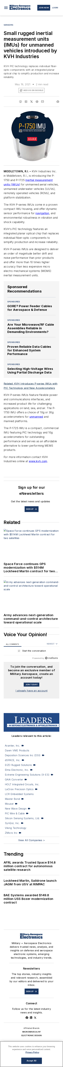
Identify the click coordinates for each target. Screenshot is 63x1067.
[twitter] (31, 101)
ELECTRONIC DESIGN (31, 1035)
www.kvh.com (38, 461)
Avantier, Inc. (12, 745)
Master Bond (12, 798)
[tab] (12, 643)
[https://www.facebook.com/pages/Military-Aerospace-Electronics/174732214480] (26, 1017)
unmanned (36, 416)
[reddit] (37, 101)
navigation (42, 213)
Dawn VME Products (17, 750)
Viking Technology (15, 827)
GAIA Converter (14, 779)
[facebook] (20, 101)
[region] (31, 651)
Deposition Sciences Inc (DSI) (23, 755)
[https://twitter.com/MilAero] (35, 1017)
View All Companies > (31, 840)
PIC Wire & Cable (15, 813)
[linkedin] (26, 101)
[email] (42, 101)
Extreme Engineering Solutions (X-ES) (27, 774)
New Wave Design (15, 808)
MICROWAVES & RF (31, 1032)
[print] (57, 101)
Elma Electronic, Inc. (17, 769)
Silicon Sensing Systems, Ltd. (22, 818)
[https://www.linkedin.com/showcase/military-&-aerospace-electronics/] (31, 1017)
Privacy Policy (32, 1052)
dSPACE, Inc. (12, 760)
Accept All (31, 1061)
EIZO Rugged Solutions (18, 764)
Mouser (9, 803)
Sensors (8, 25)
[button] (6, 7)
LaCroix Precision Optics (19, 789)
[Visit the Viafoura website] (51, 658)
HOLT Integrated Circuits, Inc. (22, 784)
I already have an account (32, 690)
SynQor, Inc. (12, 823)
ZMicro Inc (11, 832)
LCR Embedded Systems (19, 794)
